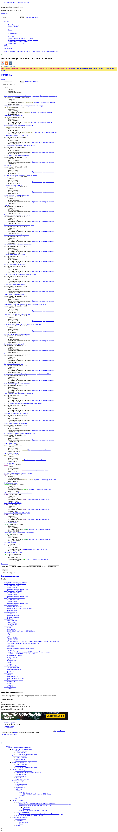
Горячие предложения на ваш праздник (16, 135)
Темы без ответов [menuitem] (13, 25)
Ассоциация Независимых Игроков (19, 747)
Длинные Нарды (20, 774)
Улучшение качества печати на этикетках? (17, 314)
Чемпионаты (23, 792)
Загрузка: (45, 566)
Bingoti (17, 790)
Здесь (75, 68)
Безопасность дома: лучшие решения (16, 413)
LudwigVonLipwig (10, 97)
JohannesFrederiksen (28, 132)
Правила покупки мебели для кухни (15, 284)
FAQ (20, 797)
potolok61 (7, 445)
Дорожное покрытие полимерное (14, 254)
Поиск (22, 17)
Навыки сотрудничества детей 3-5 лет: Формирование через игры (25, 403)
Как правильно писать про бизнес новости (17, 354)
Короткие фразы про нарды (13, 552)
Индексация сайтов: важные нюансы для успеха (19, 145)
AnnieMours (8, 127)
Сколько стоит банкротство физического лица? (19, 125)
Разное (21, 824)
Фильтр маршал (9, 165)
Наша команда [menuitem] (12, 33)
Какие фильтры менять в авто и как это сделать (19, 225)
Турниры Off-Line (17, 800)
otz (5, 455)
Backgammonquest (21, 784)
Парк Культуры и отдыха (19, 817)
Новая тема (4, 79)
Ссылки (6, 21)
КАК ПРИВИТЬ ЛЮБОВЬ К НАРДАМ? (17, 513)
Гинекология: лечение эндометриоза (15, 423)
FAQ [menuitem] (5, 45)
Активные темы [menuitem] (13, 26)
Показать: (5, 566)
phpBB (15, 732)
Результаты (26, 809)
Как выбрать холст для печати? (14, 344)
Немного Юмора (20, 819)
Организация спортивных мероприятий (17, 384)
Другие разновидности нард (21, 762)
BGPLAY (18, 782)
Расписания (26, 807)
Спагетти (7, 205)
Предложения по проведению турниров (28, 772)
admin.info (7, 484)
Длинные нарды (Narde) (19, 756)
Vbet (16, 799)
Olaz (5, 544)
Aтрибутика (19, 820)
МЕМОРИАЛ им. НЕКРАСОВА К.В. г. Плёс (29, 815)
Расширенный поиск (31, 17)
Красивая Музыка (10, 542)
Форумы (7, 746)
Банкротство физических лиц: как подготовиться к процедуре (24, 106)
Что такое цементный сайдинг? (14, 185)
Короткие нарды (20, 776)
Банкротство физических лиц (13, 115)
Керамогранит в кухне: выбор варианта (16, 235)
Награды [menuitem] (11, 36)
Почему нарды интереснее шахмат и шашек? (18, 473)
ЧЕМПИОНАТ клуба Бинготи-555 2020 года (37, 794)
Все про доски (23, 822)
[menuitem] (20, 38)
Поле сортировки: (22, 566)
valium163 (7, 524)
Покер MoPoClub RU (22, 779)
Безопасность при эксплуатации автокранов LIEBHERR (22, 245)
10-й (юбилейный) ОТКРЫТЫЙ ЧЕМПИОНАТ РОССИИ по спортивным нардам (45, 804)
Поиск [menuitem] (10, 30)
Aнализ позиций (20, 752)
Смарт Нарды (19, 785)
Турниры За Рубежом (22, 812)
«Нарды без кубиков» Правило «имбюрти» (18, 493)
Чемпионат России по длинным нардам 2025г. (33, 810)
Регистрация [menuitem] (8, 48)
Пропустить (4, 13)
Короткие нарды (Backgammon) (22, 749)
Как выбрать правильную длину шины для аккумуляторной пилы (25, 304)
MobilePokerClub (20, 787)
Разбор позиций (20, 759)
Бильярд (18, 777)
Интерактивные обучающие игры (26, 754)
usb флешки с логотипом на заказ (14, 264)
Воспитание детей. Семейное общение (16, 195)
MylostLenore (8, 107)
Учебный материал (21, 751)
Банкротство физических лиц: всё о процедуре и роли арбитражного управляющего (30, 96)
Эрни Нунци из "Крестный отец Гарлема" (17, 334)
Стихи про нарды (9, 463)
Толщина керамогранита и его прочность (17, 215)
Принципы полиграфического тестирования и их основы (22, 324)
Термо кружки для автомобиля (14, 294)
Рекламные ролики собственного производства (19, 532)
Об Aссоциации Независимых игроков (16, 2)
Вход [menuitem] (6, 46)
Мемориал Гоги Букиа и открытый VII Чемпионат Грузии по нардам (41, 814)
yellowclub (18, 789)
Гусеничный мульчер (11, 453)
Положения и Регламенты (23, 771)
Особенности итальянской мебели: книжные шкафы (20, 175)
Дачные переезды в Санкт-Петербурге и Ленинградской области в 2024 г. (27, 374)
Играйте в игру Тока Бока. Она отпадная (17, 155)
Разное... (6, 74)
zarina (6, 465)
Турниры (22, 795)
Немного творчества (10, 523)
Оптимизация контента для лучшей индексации (19, 433)
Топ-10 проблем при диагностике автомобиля (18, 393)
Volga (6, 554)
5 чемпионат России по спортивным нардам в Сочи (35, 805)
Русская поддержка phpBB (9, 734)
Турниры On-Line (17, 769)
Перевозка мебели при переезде (14, 364)
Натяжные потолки (10, 443)
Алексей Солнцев (27, 479)
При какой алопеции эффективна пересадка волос (20, 274)
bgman (6, 475)
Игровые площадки (18, 781)
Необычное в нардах (10, 483)
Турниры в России (21, 802)
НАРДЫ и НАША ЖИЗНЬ (12, 503)
